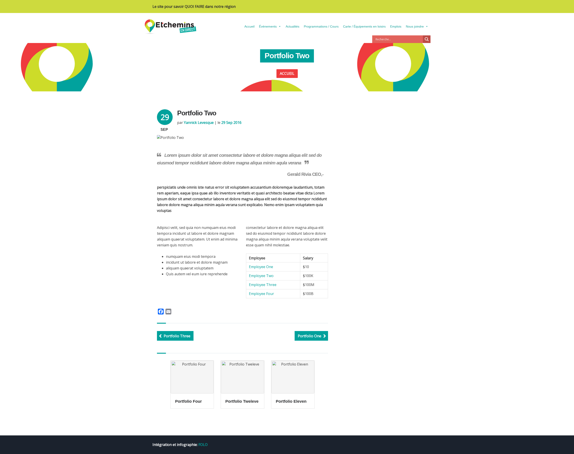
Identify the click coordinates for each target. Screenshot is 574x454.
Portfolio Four (188, 401)
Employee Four (261, 293)
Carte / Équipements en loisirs (364, 26)
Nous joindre (415, 26)
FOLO (203, 444)
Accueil (249, 26)
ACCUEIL (287, 73)
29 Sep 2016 (231, 122)
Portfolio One (309, 335)
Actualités (292, 26)
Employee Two (261, 275)
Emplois (395, 26)
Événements (268, 26)
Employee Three (262, 284)
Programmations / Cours (321, 26)
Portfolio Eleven (291, 401)
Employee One (261, 266)
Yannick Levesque (199, 122)
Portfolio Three (177, 335)
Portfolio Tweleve (242, 401)
